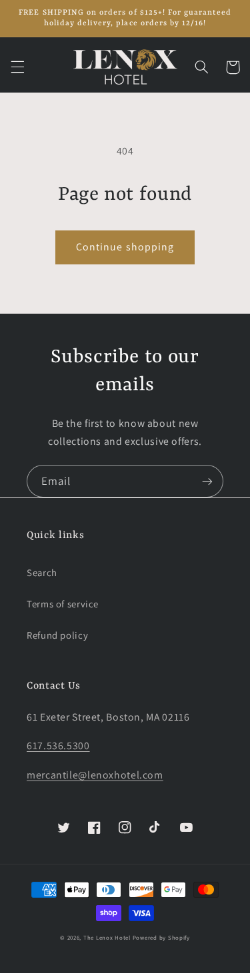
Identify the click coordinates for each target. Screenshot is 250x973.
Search (42, 572)
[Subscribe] (207, 481)
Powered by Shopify (161, 938)
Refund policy (57, 635)
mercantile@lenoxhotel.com (95, 775)
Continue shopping (125, 247)
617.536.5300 (58, 746)
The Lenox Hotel (107, 938)
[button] (17, 67)
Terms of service (63, 603)
